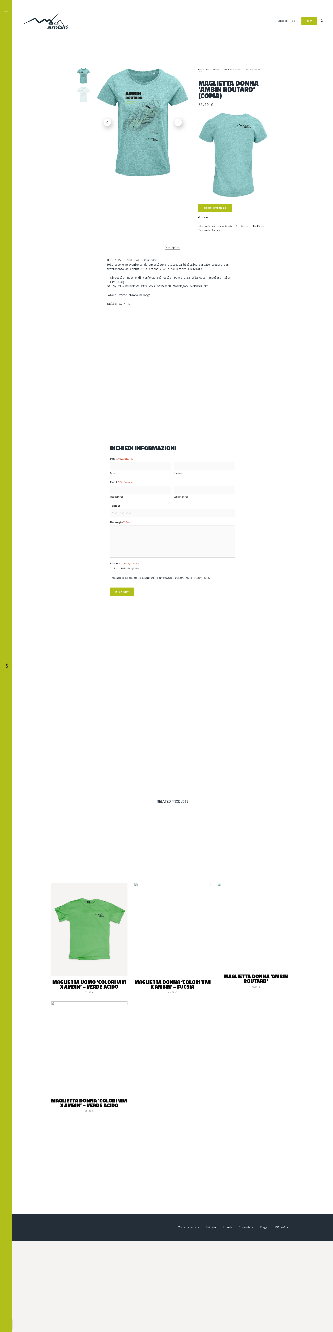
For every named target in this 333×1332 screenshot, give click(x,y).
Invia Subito (122, 591)
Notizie (211, 1227)
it (293, 20)
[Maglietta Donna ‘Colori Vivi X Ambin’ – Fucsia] (172, 929)
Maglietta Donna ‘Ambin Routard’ (256, 978)
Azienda (227, 1227)
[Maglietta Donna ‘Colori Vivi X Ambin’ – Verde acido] (89, 1048)
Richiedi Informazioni (215, 207)
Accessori (216, 69)
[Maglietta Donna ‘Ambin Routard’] (256, 927)
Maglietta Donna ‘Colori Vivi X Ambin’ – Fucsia (172, 984)
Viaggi (264, 1227)
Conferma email (181, 496)
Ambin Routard (212, 230)
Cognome (178, 472)
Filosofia (281, 1227)
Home (200, 69)
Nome (112, 472)
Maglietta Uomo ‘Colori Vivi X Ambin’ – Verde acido (89, 984)
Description (172, 247)
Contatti (283, 20)
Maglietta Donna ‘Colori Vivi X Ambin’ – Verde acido (89, 1103)
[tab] (172, 247)
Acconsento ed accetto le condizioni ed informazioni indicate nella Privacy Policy (161, 578)
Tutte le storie (188, 1227)
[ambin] (45, 20)
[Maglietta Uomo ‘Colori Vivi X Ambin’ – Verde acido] (89, 929)
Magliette (228, 69)
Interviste (246, 1227)
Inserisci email (116, 496)
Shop (207, 69)
